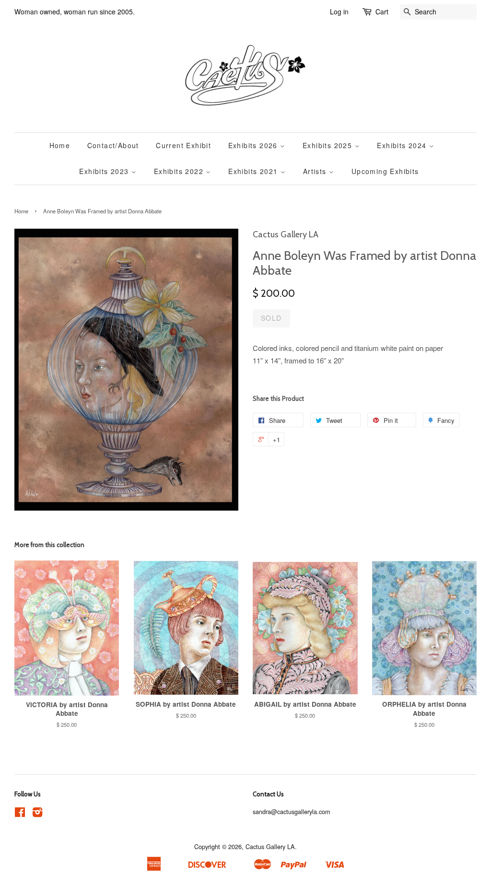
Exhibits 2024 (403, 145)
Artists (316, 171)
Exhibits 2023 (105, 171)
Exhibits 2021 (254, 171)
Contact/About (113, 145)
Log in (339, 11)
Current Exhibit (183, 145)
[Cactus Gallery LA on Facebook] (19, 813)
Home (59, 145)
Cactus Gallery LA (270, 846)
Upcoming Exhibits (385, 171)
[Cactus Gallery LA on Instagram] (37, 813)
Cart (381, 11)
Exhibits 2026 (254, 145)
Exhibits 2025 (329, 145)
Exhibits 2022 (180, 171)
